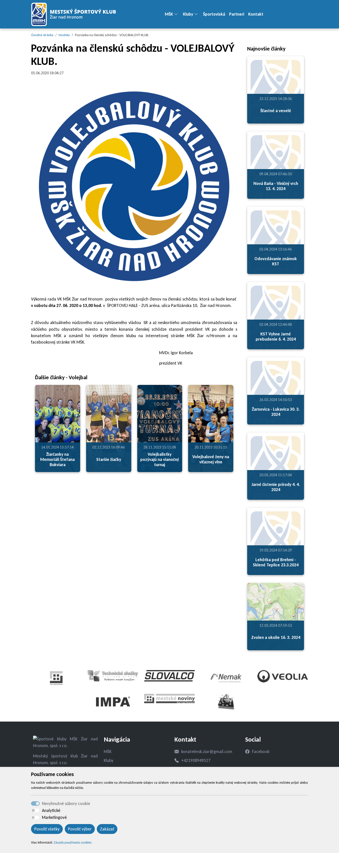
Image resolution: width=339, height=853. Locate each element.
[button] (178, 14)
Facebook (261, 751)
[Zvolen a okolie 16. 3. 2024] (275, 616)
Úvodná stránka (42, 35)
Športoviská (214, 14)
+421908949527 (195, 760)
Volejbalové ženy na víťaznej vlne (210, 459)
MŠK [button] (169, 14)
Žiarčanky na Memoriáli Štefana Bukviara (57, 459)
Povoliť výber (80, 829)
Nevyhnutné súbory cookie (66, 803)
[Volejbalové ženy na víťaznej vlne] (210, 428)
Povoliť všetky (47, 829)
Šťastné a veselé (275, 110)
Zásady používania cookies (73, 842)
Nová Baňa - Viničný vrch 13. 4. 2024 (275, 186)
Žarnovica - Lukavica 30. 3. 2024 (276, 411)
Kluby (108, 760)
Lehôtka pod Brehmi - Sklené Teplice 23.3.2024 (276, 562)
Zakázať (107, 829)
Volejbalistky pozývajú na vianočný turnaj (159, 459)
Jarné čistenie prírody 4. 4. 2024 (275, 487)
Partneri (236, 14)
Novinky (64, 35)
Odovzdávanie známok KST (275, 261)
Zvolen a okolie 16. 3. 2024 (275, 637)
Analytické (51, 810)
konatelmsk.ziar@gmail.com (206, 751)
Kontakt (255, 14)
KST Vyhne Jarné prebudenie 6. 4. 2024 (276, 336)
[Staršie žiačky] (108, 428)
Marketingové (54, 817)
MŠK (107, 751)
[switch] (35, 810)
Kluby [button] (188, 14)
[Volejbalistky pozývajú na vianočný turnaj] (159, 428)
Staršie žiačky (108, 459)
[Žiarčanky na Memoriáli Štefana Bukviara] (57, 428)
